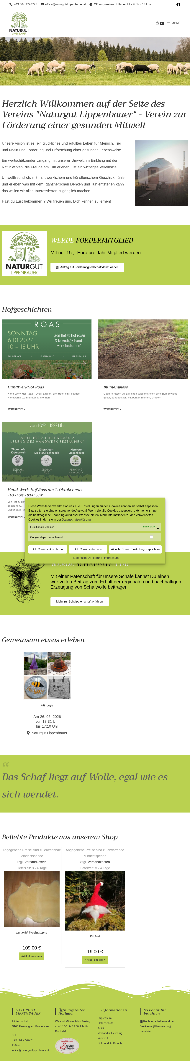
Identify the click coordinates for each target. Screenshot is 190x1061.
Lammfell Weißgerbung (31, 932)
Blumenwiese (116, 387)
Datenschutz (105, 1023)
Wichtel (95, 936)
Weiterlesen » (16, 409)
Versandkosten (35, 862)
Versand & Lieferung (110, 1033)
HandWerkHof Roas (26, 387)
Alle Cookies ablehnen (88, 549)
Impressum (111, 557)
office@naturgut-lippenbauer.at (65, 4)
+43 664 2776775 (24, 4)
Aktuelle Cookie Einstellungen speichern (135, 549)
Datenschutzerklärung (76, 519)
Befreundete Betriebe (110, 1043)
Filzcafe (47, 705)
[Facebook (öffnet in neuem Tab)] (178, 5)
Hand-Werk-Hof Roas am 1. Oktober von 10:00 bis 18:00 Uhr (45, 492)
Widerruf (103, 1038)
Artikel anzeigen (31, 956)
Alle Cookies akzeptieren (48, 549)
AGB (101, 1028)
